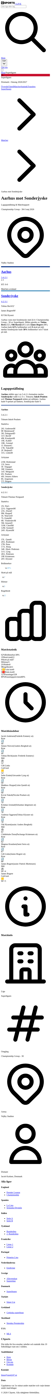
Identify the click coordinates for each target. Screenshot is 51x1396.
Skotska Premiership (15, 1323)
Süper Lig (11, 1302)
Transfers (31, 86)
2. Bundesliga (12, 1234)
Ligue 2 (10, 1247)
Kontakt (10, 1364)
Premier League (13, 1192)
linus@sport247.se (9, 1375)
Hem (3, 58)
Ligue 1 (10, 1244)
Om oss (4, 67)
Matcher (17, 86)
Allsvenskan (12, 1278)
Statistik (24, 86)
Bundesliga (11, 1231)
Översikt (4, 86)
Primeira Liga (12, 1257)
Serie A (10, 1218)
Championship (13, 1195)
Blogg (9, 1359)
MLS (9, 1334)
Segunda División (14, 1208)
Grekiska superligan (15, 1312)
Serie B (10, 1221)
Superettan (11, 1281)
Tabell (11, 86)
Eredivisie (11, 1268)
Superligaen (6, 89)
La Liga (10, 1205)
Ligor (4, 61)
